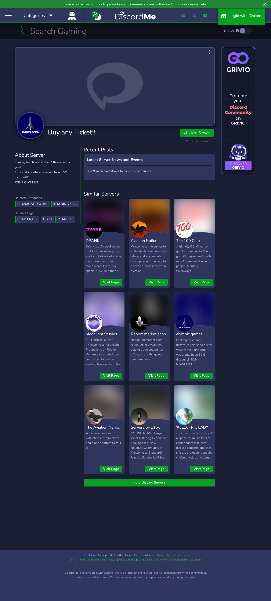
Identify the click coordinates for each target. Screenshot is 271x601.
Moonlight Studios (101, 334)
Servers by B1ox (145, 427)
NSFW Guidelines (170, 560)
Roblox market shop (148, 334)
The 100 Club (188, 240)
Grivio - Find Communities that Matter (93, 560)
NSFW (229, 31)
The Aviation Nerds (102, 427)
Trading (65, 204)
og (47, 219)
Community (32, 204)
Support (196, 560)
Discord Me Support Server (174, 555)
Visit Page (111, 282)
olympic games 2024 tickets (189, 337)
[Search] (20, 30)
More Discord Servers (149, 482)
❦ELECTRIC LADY (192, 427)
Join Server (200, 132)
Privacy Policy (127, 560)
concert (27, 219)
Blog (186, 560)
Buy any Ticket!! (71, 132)
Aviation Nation (144, 240)
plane (65, 219)
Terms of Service (147, 560)
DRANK (93, 240)
